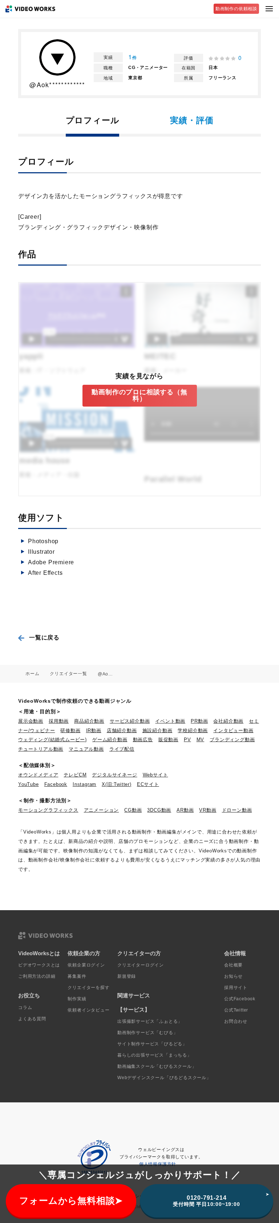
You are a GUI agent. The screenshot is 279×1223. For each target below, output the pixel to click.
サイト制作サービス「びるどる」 (152, 1043)
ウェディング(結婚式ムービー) (52, 739)
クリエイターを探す (88, 987)
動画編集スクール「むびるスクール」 (157, 1066)
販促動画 (168, 739)
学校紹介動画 (193, 730)
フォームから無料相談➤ (71, 1201)
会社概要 (233, 965)
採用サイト (235, 987)
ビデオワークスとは (39, 965)
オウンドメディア (38, 775)
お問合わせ (235, 1021)
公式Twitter (236, 1010)
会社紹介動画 (228, 721)
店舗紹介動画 (122, 730)
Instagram (84, 784)
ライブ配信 (121, 749)
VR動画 (207, 810)
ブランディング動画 (232, 739)
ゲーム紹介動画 (110, 739)
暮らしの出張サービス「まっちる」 (154, 1055)
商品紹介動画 (89, 721)
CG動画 (133, 810)
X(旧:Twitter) (117, 784)
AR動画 (185, 810)
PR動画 (199, 721)
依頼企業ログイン (86, 965)
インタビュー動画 (233, 730)
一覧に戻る (44, 637)
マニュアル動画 (86, 749)
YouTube (28, 784)
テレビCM (75, 775)
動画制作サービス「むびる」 (147, 1032)
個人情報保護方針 (157, 1164)
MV (201, 739)
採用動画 (59, 721)
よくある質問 (32, 1018)
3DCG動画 (159, 810)
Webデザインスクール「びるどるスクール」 (164, 1077)
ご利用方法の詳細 (36, 976)
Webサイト (155, 775)
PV (187, 739)
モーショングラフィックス (48, 810)
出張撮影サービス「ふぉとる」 (149, 1021)
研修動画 (70, 730)
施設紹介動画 (157, 730)
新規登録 (126, 976)
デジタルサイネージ (114, 775)
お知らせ (233, 976)
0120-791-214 (206, 1201)
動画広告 (143, 739)
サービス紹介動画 (130, 721)
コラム (25, 1007)
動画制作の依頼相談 (236, 8)
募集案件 (77, 976)
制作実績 (77, 998)
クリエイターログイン (140, 965)
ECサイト (148, 784)
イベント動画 (170, 721)
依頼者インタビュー (88, 1010)
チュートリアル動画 (40, 749)
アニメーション (101, 810)
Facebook (55, 784)
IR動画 (93, 730)
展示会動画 (30, 721)
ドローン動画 (237, 810)
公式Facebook (239, 998)
